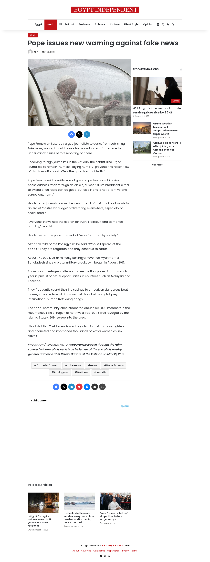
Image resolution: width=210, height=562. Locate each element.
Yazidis (101, 372)
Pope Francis (115, 365)
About (76, 550)
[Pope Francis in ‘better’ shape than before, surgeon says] (115, 501)
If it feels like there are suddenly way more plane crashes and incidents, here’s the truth (79, 517)
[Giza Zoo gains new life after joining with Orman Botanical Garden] (142, 147)
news (93, 365)
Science (100, 24)
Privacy (125, 550)
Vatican (82, 372)
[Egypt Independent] (105, 10)
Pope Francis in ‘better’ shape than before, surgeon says (114, 516)
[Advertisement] (79, 443)
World (50, 24)
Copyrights (113, 550)
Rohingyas (61, 372)
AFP (36, 52)
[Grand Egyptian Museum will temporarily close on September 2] (142, 128)
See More (157, 164)
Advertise (86, 550)
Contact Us (99, 550)
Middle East (66, 24)
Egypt (38, 24)
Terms (134, 550)
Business (84, 24)
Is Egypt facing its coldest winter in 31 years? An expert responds (39, 521)
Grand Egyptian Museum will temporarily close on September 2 (165, 129)
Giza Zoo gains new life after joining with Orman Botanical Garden (167, 148)
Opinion (148, 24)
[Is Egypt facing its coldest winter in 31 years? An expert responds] (43, 503)
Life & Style (131, 24)
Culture (115, 24)
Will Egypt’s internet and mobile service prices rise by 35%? (157, 110)
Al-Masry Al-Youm (112, 545)
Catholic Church (47, 365)
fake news (74, 365)
